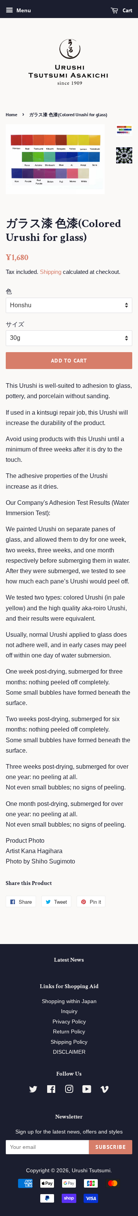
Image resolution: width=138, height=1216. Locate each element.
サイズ (15, 324)
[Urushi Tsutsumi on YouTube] (86, 1091)
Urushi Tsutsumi (91, 1170)
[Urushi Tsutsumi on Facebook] (51, 1091)
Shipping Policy (69, 1042)
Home (11, 114)
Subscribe (110, 1147)
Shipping (50, 272)
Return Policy (69, 1032)
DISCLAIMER (69, 1052)
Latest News (69, 960)
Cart (126, 10)
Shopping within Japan (69, 1001)
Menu (23, 10)
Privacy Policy (69, 1022)
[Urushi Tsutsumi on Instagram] (69, 1091)
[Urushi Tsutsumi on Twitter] (33, 1091)
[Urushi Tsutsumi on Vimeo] (104, 1091)
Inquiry (69, 1011)
